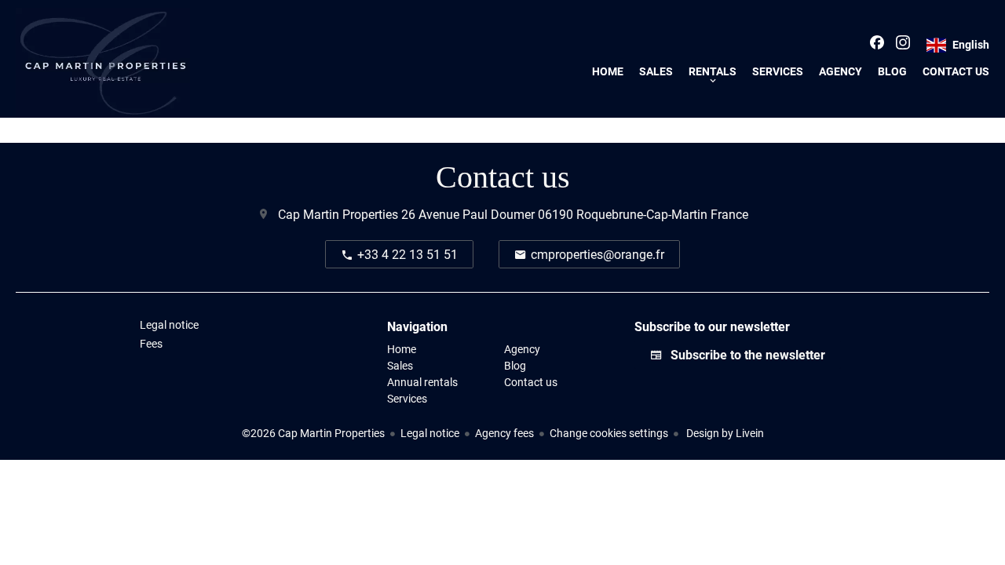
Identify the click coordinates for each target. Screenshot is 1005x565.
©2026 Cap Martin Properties (313, 432)
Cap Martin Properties (338, 214)
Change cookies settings (609, 432)
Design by (724, 432)
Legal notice (429, 432)
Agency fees (504, 432)
